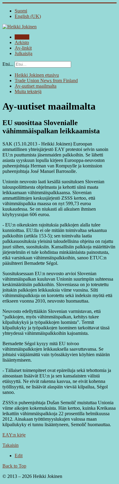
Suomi (21, 10)
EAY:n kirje (14, 434)
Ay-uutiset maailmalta (35, 86)
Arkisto (22, 42)
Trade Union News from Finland (46, 80)
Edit (19, 455)
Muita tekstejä (28, 91)
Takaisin (10, 445)
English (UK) (28, 16)
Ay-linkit (23, 48)
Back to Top (14, 465)
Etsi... (7, 64)
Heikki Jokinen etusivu (37, 75)
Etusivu (22, 37)
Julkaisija (23, 53)
